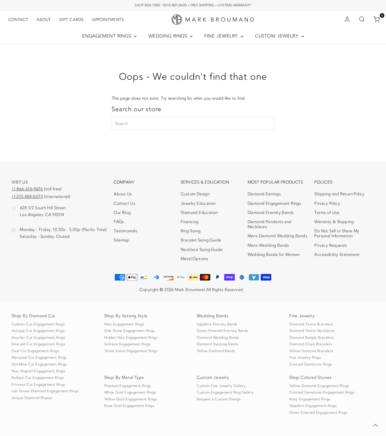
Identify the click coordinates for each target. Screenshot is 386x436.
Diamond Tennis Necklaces (312, 331)
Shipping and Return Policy (339, 194)
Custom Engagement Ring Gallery (225, 392)
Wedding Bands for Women (274, 254)
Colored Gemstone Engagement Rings (321, 392)
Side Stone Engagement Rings (129, 331)
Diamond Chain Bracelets (310, 344)
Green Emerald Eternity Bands (222, 331)
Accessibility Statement (336, 255)
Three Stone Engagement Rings (131, 351)
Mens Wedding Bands (268, 245)
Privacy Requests (330, 245)
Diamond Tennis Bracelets (311, 324)
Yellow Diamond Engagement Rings (319, 386)
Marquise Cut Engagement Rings (39, 358)
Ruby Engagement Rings (309, 399)
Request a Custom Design (219, 399)
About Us (123, 194)
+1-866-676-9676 (27, 189)
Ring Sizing (190, 231)
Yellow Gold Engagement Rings (130, 399)
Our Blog (122, 212)
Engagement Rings (107, 36)
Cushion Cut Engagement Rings (38, 324)
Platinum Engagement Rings (127, 386)
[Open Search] (362, 19)
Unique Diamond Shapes (32, 398)
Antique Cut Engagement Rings (38, 331)
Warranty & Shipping (333, 221)
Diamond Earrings (264, 194)
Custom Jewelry (277, 36)
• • (193, 5)
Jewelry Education (198, 203)
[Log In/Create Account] (347, 20)
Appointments (108, 19)
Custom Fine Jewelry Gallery (221, 386)
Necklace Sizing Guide (202, 249)
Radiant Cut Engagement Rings (38, 378)
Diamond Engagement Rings (274, 203)
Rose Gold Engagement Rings (129, 406)
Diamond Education (199, 212)
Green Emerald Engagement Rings (318, 413)
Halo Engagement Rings (124, 324)
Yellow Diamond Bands (216, 351)
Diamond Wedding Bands (218, 338)
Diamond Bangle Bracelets (311, 338)
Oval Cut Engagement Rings (35, 351)
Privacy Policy (327, 203)
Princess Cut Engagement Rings (38, 385)
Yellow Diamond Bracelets (311, 351)
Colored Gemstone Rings (310, 364)
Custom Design (195, 194)
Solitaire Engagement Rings (127, 344)
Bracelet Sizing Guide (201, 240)
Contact (18, 19)
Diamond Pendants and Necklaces (270, 224)
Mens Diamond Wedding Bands (277, 236)
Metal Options (194, 258)
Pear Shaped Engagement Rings (38, 371)
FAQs (119, 221)
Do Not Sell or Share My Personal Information (336, 233)
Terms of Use (327, 212)
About (43, 19)
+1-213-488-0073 (27, 196)
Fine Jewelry (222, 36)
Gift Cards (71, 19)
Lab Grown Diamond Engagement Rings (45, 391)
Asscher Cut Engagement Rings (38, 338)
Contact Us (124, 203)
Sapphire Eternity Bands (217, 324)
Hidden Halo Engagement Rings (130, 338)
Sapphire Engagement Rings (313, 406)
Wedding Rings (168, 36)
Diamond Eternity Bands (271, 212)
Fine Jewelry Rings (305, 358)
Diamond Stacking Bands (217, 344)
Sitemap (121, 240)
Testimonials (125, 231)
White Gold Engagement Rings (130, 392)
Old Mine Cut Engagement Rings (39, 364)
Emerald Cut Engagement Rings (38, 344)
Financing (190, 221)
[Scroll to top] (375, 425)
